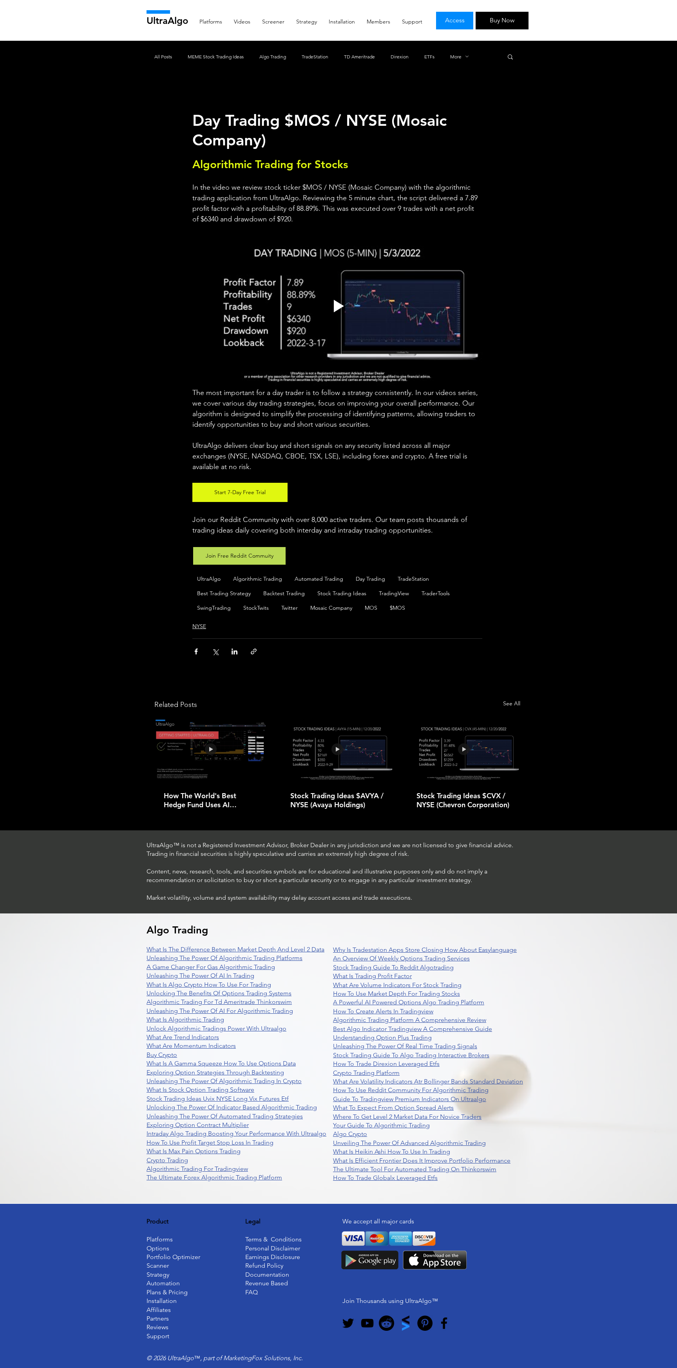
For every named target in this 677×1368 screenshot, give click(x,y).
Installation (162, 1301)
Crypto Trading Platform (366, 1072)
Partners (158, 1318)
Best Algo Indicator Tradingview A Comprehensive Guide (412, 1029)
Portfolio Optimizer (173, 1257)
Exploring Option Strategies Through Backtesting (215, 1072)
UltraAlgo (167, 20)
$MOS (397, 607)
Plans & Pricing (167, 1292)
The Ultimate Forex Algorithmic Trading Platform (214, 1177)
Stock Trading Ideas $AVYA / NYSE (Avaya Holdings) (337, 800)
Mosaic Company (331, 607)
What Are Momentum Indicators (191, 1045)
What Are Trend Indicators (183, 1037)
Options (158, 1248)
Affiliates (159, 1310)
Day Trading (370, 578)
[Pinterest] (425, 1323)
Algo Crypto (350, 1134)
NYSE (199, 626)
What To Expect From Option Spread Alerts (393, 1107)
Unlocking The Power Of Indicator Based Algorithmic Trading (232, 1107)
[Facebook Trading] (444, 1323)
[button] (510, 56)
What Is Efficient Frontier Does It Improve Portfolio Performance (421, 1160)
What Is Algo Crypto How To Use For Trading (209, 984)
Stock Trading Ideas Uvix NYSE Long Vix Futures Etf (218, 1098)
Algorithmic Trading (257, 578)
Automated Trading (319, 578)
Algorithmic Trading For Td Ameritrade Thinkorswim (219, 1002)
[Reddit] (386, 1323)
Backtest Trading (284, 593)
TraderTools (436, 593)
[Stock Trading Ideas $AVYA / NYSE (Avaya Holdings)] (337, 749)
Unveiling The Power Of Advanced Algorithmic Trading (409, 1143)
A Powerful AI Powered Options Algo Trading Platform (408, 1002)
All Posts (163, 57)
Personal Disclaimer (272, 1248)
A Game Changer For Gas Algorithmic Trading (211, 967)
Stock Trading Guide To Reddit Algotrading (393, 967)
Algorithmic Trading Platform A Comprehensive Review (409, 1020)
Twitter (289, 607)
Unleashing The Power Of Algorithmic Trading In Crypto (224, 1081)
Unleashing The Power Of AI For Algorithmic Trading (220, 1011)
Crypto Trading (167, 1160)
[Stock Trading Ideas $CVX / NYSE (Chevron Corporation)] (463, 749)
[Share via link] (253, 651)
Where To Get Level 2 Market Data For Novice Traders (407, 1116)
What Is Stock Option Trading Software (200, 1089)
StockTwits (256, 607)
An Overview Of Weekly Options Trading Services (401, 958)
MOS (371, 607)
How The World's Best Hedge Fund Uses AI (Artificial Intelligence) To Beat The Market (204, 800)
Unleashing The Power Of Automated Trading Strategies (225, 1116)
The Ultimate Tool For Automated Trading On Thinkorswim (414, 1169)
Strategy (158, 1274)
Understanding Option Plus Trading (382, 1037)
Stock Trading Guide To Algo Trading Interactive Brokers (411, 1055)
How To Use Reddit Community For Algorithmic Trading (411, 1090)
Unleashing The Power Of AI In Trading (200, 975)
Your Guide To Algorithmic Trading (381, 1125)
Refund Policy (264, 1265)
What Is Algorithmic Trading (185, 1019)
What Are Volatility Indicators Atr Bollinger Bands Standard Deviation (428, 1081)
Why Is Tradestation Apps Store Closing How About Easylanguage (425, 949)
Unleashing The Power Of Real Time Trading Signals (405, 1046)
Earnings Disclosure (272, 1257)
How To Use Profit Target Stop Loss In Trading (210, 1142)
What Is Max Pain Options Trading (194, 1151)
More (456, 57)
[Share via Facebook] (196, 651)
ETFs (429, 57)
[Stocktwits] (405, 1323)
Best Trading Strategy (224, 593)
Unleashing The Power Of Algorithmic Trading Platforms (224, 958)
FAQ (251, 1292)
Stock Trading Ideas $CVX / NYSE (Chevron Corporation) (462, 800)
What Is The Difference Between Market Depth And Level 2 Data (235, 949)
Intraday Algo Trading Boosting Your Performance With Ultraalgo (236, 1133)
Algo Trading (272, 57)
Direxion (400, 57)
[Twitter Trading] (348, 1323)
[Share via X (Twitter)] (215, 651)
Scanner (158, 1265)
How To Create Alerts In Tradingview (383, 1011)
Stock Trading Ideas (341, 593)
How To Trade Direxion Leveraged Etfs (386, 1063)
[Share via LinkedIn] (234, 651)
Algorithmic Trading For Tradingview (197, 1168)
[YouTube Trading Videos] (367, 1323)
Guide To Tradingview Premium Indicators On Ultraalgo (409, 1099)
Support (158, 1336)
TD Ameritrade (359, 57)
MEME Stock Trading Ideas (216, 57)
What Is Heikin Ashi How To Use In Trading (391, 1151)
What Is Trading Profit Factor (372, 976)
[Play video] (337, 306)
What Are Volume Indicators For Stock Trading (397, 985)
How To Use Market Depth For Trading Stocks (396, 993)
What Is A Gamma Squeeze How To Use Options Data (221, 1063)
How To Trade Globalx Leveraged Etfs (385, 1177)
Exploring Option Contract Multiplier (198, 1125)
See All (511, 703)
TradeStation (315, 57)
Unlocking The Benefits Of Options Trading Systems (219, 993)
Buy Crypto (162, 1054)
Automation (163, 1283)
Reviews (157, 1327)
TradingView (394, 593)
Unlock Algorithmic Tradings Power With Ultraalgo (216, 1028)
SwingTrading (214, 607)
